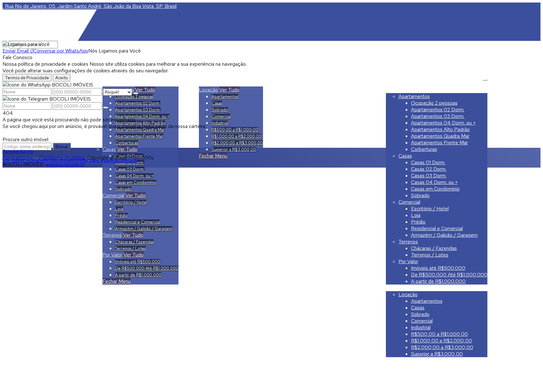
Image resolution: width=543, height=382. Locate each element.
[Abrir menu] (484, 78)
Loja (119, 209)
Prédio (121, 215)
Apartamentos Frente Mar (139, 136)
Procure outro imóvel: (26, 139)
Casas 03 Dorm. (130, 169)
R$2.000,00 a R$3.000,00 (237, 143)
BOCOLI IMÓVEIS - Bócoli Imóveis (41, 12)
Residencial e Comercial (137, 222)
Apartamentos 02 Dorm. (137, 103)
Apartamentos (224, 96)
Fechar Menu (213, 155)
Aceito (61, 77)
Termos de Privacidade (27, 77)
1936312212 (527, 71)
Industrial (219, 123)
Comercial (221, 116)
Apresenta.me (18, 151)
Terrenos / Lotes (130, 248)
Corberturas (126, 143)
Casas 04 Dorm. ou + (134, 176)
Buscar (61, 146)
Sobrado (219, 110)
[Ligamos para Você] (26, 44)
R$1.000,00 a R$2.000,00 (236, 136)
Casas (216, 103)
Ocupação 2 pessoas (134, 96)
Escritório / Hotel (131, 202)
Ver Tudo (229, 89)
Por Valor (112, 255)
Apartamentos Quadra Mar (140, 129)
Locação (208, 89)
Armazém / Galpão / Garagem (144, 228)
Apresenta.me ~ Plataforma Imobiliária (44, 157)
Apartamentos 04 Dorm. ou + (142, 116)
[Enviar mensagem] (135, 93)
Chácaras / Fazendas (134, 242)
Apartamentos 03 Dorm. (138, 110)
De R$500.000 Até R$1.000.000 (146, 268)
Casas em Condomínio (135, 182)
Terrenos (112, 235)
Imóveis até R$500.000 (137, 261)
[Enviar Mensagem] (105, 107)
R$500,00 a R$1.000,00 (234, 129)
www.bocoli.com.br (65, 164)
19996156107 (500, 71)
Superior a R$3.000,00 (233, 149)
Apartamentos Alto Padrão (140, 123)
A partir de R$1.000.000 (138, 275)
